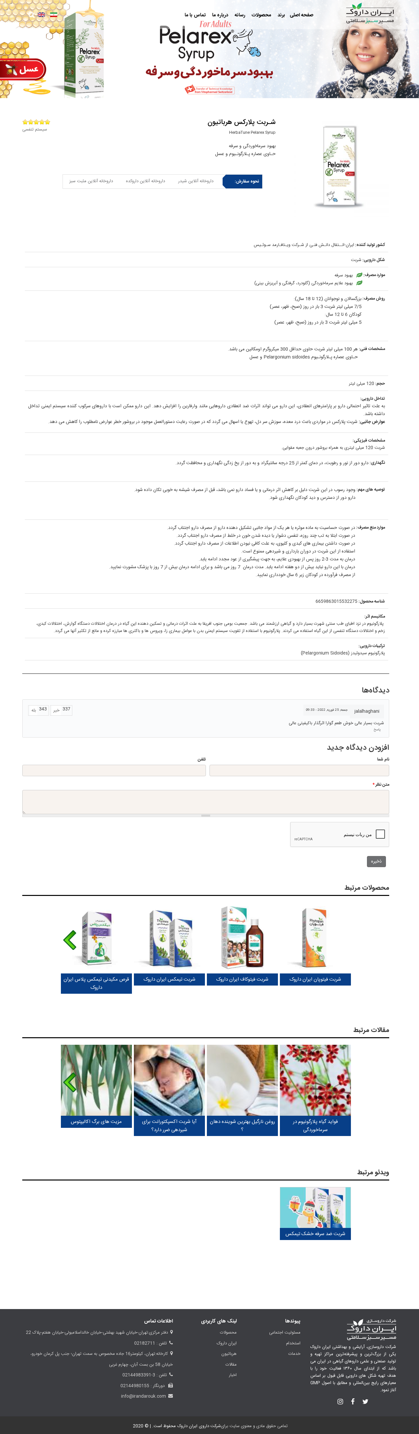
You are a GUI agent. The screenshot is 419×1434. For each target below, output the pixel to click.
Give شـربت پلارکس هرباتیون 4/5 (30, 121)
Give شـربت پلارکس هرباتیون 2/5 (42, 121)
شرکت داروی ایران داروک (199, 1426)
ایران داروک (227, 1343)
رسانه (239, 15)
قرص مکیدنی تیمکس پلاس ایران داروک (96, 983)
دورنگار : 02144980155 (143, 1386)
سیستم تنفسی (34, 129)
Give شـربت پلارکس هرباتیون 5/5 (25, 121)
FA (53, 14)
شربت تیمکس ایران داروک (169, 979)
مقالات (231, 1364)
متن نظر (381, 784)
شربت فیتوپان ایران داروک (315, 979)
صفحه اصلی (301, 15)
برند (280, 15)
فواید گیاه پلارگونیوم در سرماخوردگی (315, 1126)
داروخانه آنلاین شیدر (195, 181)
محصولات (260, 15)
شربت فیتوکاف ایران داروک (242, 979)
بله (33, 710)
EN (41, 14)
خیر (56, 710)
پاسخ (377, 729)
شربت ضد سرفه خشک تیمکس (315, 1234)
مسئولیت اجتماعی (285, 1332)
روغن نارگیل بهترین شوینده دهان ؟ (242, 1126)
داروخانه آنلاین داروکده (145, 181)
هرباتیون (229, 1353)
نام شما (383, 759)
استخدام (293, 1343)
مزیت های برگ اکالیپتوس (96, 1122)
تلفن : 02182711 (150, 1343)
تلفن (202, 759)
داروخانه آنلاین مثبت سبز (91, 181)
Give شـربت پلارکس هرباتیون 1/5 (47, 121)
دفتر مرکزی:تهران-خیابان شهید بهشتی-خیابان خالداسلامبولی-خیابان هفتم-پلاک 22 (97, 1332)
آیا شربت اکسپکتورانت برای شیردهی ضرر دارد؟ (169, 1126)
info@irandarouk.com (143, 1396)
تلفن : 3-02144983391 (144, 1375)
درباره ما (219, 15)
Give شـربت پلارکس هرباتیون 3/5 (36, 121)
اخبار (233, 1375)
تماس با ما (195, 15)
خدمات (294, 1353)
